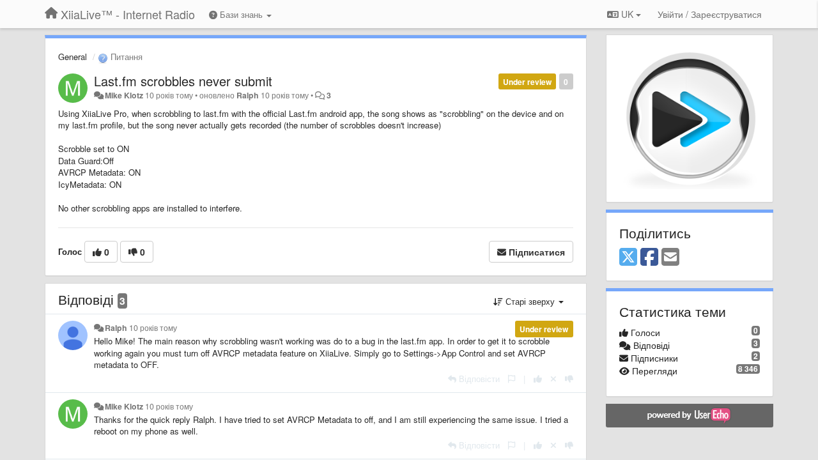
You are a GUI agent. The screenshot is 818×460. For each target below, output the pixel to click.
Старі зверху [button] (530, 301)
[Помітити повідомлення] (511, 378)
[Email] (670, 257)
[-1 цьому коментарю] (569, 378)
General (72, 56)
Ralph (247, 95)
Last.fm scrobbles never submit (183, 81)
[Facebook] (649, 257)
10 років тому (153, 328)
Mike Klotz (124, 95)
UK (627, 14)
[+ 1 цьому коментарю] (538, 378)
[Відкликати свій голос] (553, 378)
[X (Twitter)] (628, 257)
